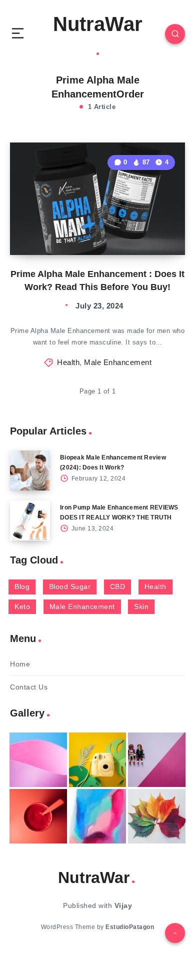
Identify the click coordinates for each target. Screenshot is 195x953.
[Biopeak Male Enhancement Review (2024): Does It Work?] (30, 470)
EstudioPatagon (130, 927)
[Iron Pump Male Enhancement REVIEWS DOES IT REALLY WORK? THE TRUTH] (30, 520)
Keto (22, 606)
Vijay (123, 906)
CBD (118, 586)
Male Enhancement (118, 362)
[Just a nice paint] (97, 816)
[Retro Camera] (97, 759)
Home (20, 664)
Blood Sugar (70, 586)
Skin (141, 606)
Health (68, 362)
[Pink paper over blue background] (38, 759)
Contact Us (29, 687)
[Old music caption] (157, 759)
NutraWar (97, 24)
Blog (22, 586)
